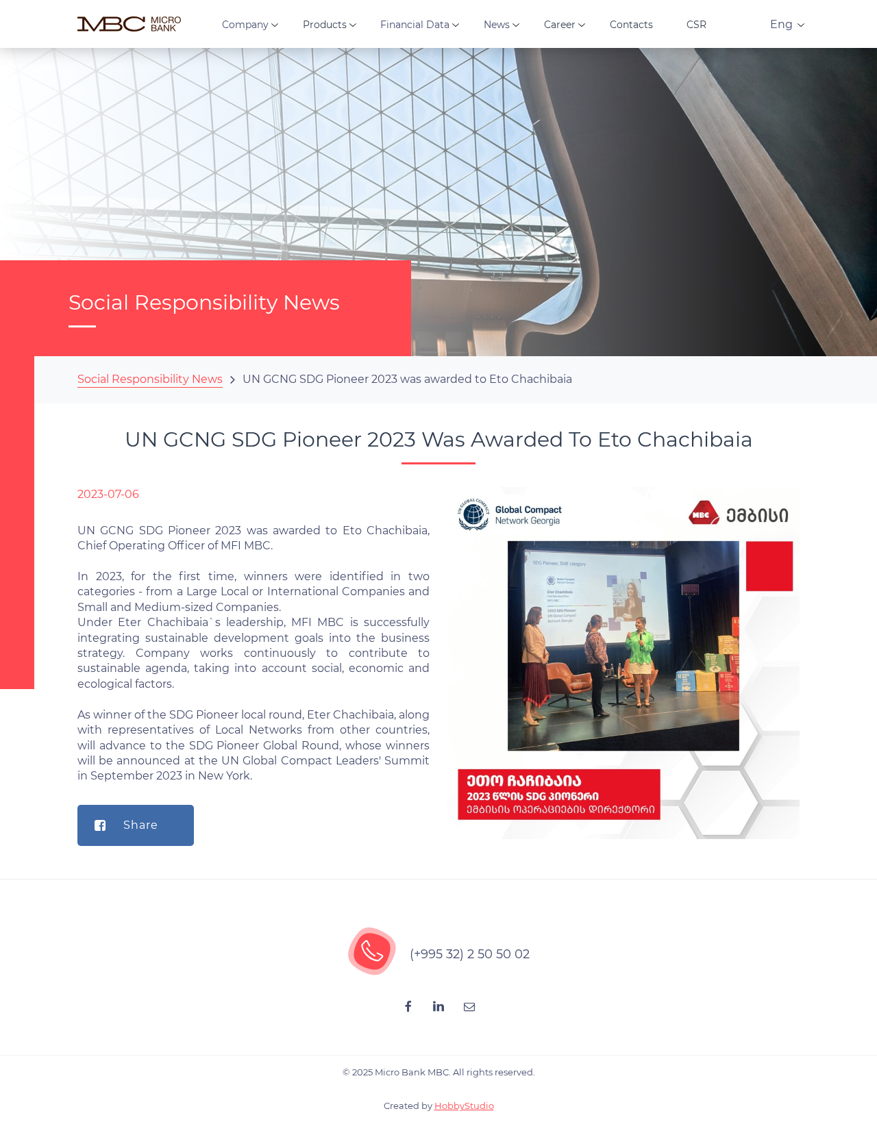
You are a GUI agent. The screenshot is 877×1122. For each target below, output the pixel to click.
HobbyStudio (464, 1105)
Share (140, 825)
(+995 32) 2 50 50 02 (470, 954)
